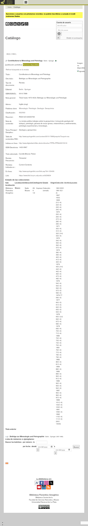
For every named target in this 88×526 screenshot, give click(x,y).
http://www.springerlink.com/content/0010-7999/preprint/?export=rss (44, 136)
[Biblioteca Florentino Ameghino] (7, 2)
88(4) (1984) (11, 54)
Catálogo (12, 38)
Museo (17, 188)
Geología (40, 108)
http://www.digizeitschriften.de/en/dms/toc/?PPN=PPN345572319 (43, 143)
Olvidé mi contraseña (74, 38)
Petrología (32, 108)
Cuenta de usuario (64, 22)
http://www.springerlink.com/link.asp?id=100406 (36, 171)
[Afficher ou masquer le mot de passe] (59, 34)
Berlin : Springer (25, 89)
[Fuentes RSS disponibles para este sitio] (44, 463)
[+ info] (6, 436)
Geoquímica (49, 108)
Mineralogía (23, 108)
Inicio (10, 7)
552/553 (22, 112)
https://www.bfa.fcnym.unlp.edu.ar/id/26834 (35, 175)
